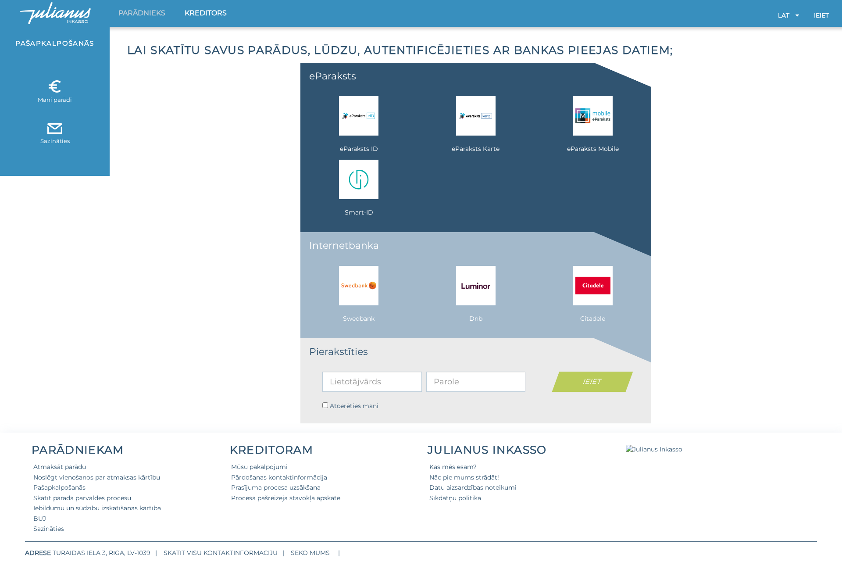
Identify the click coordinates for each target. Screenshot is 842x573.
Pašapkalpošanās (59, 487)
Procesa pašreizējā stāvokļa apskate (285, 498)
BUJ (39, 519)
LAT (784, 15)
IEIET (821, 15)
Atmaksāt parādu (59, 467)
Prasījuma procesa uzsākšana (276, 487)
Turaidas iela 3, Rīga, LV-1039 (101, 553)
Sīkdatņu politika (455, 498)
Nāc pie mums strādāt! (464, 477)
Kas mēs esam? (453, 467)
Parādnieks (141, 13)
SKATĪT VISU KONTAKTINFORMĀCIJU (221, 553)
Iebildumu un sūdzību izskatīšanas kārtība (97, 508)
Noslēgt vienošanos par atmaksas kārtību (96, 477)
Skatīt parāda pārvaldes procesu (82, 498)
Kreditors (206, 13)
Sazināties (48, 529)
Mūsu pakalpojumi (259, 467)
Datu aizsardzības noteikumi (473, 487)
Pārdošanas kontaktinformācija (279, 477)
